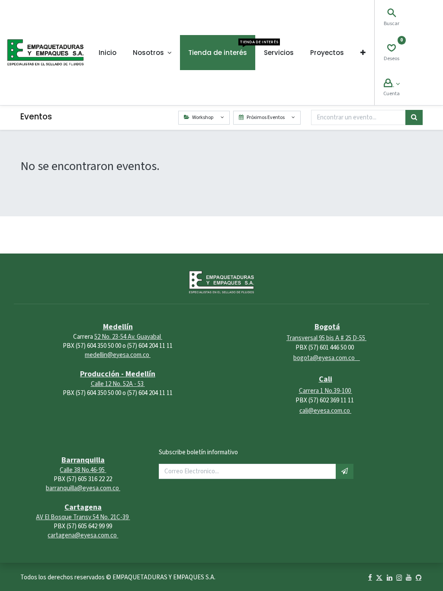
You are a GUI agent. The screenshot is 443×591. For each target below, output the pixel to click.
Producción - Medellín (117, 374)
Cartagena (83, 507)
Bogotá (327, 326)
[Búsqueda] (414, 117)
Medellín (118, 326)
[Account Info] (391, 84)
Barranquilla (83, 460)
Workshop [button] (202, 117)
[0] (391, 49)
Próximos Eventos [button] (266, 117)
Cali (325, 379)
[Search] (391, 14)
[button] (363, 53)
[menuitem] (107, 53)
